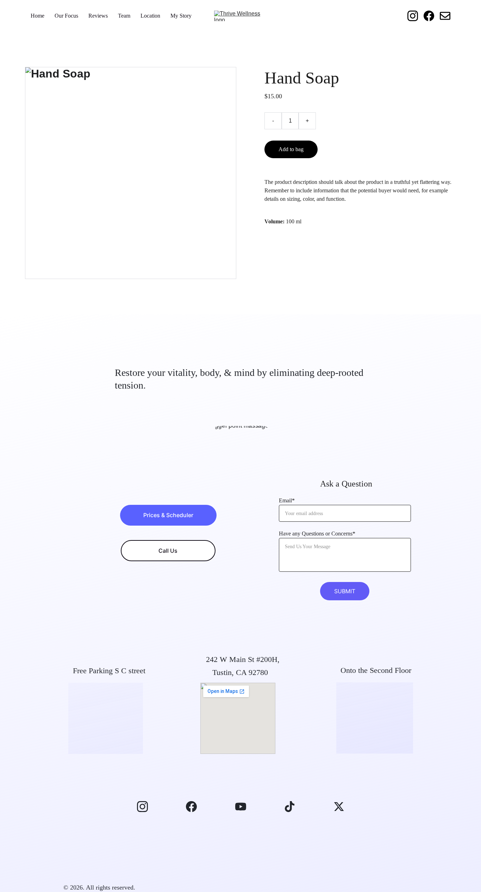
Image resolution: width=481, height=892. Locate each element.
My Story (181, 16)
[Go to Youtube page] (244, 806)
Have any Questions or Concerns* (317, 534)
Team (124, 16)
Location (150, 16)
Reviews (98, 16)
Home (37, 16)
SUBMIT (344, 591)
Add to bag (291, 149)
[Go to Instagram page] (415, 16)
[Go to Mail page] (445, 16)
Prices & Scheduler (168, 515)
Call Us (167, 550)
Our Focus (66, 16)
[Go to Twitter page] (338, 806)
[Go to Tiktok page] (293, 806)
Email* (287, 500)
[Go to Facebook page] (432, 16)
